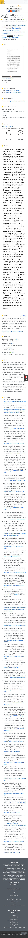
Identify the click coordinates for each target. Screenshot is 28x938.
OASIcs (14, 893)
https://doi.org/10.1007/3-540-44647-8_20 (14, 716)
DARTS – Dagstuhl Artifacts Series (14, 899)
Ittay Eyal (12, 21)
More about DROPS (14, 884)
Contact (14, 935)
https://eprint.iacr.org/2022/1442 (17, 101)
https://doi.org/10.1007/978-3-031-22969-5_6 (15, 572)
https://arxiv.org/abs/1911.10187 (17, 519)
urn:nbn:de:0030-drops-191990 (13, 92)
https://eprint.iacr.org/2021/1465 (11, 751)
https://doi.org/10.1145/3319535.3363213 (14, 443)
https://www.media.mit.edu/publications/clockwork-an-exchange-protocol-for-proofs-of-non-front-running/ (15, 609)
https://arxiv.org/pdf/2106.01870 (17, 453)
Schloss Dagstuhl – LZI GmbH (15, 933)
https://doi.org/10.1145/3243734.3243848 (14, 428)
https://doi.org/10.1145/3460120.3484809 (14, 841)
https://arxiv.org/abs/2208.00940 (17, 802)
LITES (14, 904)
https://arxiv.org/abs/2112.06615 (12, 556)
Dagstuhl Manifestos (14, 902)
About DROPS (15, 934)
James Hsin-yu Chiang (16, 19)
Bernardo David (5, 21)
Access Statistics (8, 126)
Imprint (20, 934)
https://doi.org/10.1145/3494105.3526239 (14, 741)
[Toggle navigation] (25, 2)
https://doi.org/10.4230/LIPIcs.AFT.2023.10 (12, 331)
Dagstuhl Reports (14, 901)
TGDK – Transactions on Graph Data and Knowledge (14, 905)
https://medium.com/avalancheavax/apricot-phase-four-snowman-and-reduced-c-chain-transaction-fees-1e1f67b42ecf (14, 411)
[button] (18, 11)
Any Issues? (25, 933)
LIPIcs (14, 892)
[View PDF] (14, 60)
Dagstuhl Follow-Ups (14, 895)
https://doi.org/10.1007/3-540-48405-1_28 (14, 491)
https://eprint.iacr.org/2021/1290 (17, 677)
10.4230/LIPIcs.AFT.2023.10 (12, 90)
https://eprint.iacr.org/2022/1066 (11, 812)
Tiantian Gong (21, 21)
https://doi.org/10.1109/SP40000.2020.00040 (14, 625)
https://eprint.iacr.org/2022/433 (11, 667)
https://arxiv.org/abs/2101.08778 (12, 852)
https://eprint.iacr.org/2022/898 (17, 480)
